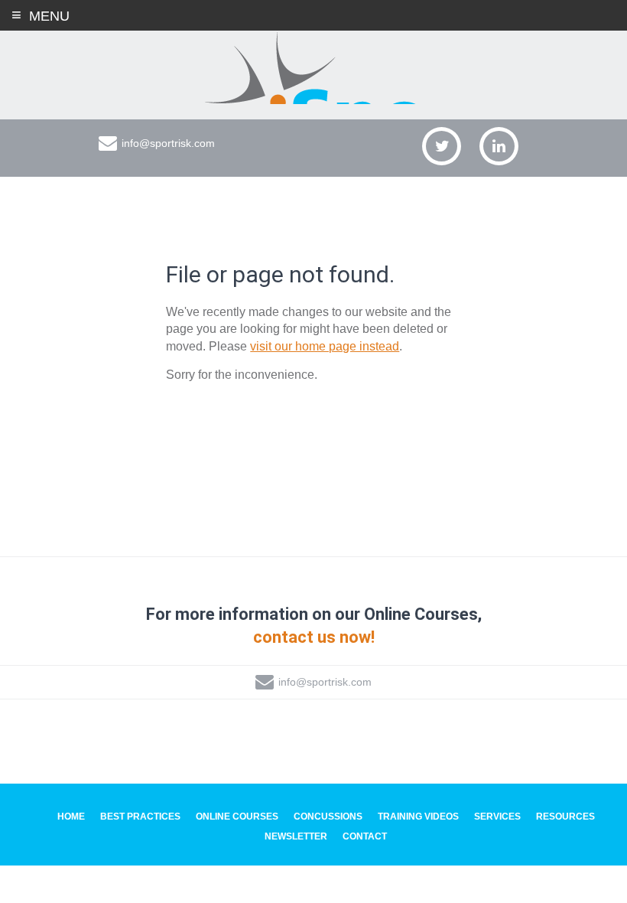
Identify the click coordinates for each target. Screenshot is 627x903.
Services (497, 816)
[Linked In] (498, 146)
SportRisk (313, 68)
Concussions (328, 816)
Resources (565, 816)
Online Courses (237, 816)
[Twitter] (441, 146)
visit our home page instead (324, 346)
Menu (49, 16)
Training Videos (418, 816)
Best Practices (140, 816)
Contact (365, 836)
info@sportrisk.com (168, 143)
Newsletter (296, 836)
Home (71, 816)
